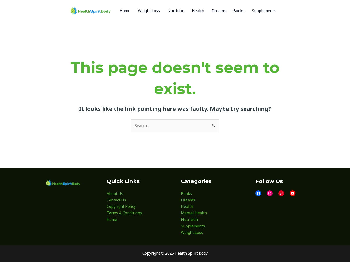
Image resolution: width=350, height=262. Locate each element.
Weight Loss (192, 232)
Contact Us (116, 200)
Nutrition (189, 219)
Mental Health (194, 213)
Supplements (193, 226)
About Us (115, 193)
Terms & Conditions (124, 213)
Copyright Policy (121, 206)
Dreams (188, 200)
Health (187, 206)
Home (112, 219)
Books (186, 193)
